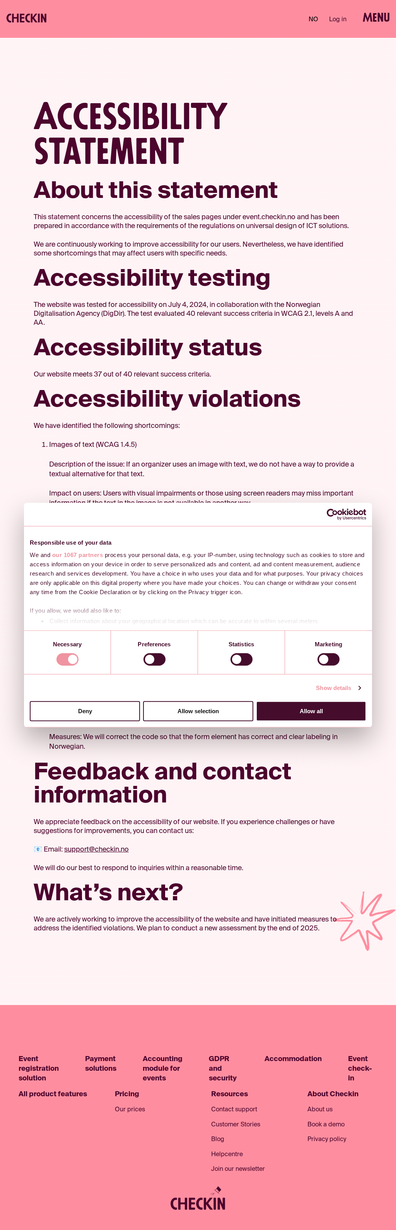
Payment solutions (100, 1064)
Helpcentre (227, 1155)
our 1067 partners (77, 554)
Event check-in (360, 1069)
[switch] (154, 659)
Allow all (311, 711)
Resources (229, 1094)
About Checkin (332, 1094)
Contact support (234, 1110)
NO (313, 20)
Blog (217, 1139)
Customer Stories (235, 1125)
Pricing (127, 1094)
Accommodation (293, 1059)
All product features (53, 1094)
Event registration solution (39, 1069)
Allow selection (198, 711)
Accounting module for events (163, 1069)
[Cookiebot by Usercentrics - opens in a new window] (332, 514)
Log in (337, 20)
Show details (333, 688)
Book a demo (326, 1125)
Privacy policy (326, 1139)
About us (320, 1110)
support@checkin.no (96, 849)
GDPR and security (223, 1069)
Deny (85, 711)
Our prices (130, 1110)
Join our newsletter (238, 1169)
